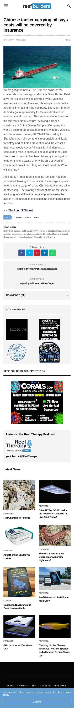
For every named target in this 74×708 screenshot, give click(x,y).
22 (69, 40)
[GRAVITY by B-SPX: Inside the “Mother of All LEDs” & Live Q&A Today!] (55, 491)
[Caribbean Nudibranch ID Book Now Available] (19, 582)
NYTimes (26, 210)
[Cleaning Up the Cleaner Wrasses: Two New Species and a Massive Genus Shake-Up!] (55, 626)
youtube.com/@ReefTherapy (21, 456)
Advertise (22, 686)
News (36, 218)
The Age (13, 210)
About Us (45, 686)
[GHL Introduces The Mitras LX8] (19, 626)
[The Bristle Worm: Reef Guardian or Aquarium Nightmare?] (55, 535)
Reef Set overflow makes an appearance (37, 268)
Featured (8, 513)
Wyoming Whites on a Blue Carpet (37, 283)
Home (10, 686)
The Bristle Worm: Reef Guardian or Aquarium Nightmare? (51, 557)
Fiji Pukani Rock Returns (16, 517)
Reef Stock (60, 686)
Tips (34, 686)
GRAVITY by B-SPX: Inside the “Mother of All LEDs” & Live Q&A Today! (53, 513)
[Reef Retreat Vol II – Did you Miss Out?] (55, 578)
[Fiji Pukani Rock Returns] (19, 495)
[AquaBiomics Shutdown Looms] (19, 536)
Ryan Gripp (8, 40)
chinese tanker (23, 218)
